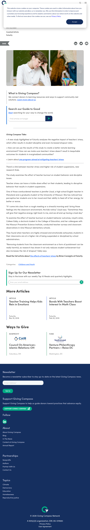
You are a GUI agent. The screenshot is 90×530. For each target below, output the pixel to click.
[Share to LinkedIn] (75, 43)
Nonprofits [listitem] (7, 460)
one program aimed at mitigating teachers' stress (41, 159)
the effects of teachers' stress (43, 255)
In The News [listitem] (7, 439)
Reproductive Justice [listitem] (11, 497)
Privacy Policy (45, 524)
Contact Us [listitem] (7, 470)
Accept (74, 22)
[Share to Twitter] (81, 43)
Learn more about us (26, 99)
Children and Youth (26, 264)
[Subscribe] (81, 282)
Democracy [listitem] (7, 488)
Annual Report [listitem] (8, 445)
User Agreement (45, 526)
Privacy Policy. (56, 16)
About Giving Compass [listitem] (12, 432)
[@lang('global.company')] (4, 3)
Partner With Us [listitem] (9, 466)
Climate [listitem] (6, 484)
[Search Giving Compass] (80, 3)
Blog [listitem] (4, 435)
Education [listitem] (7, 491)
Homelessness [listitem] (8, 494)
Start (10, 112)
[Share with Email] (86, 43)
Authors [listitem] (6, 463)
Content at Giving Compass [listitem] (13, 442)
